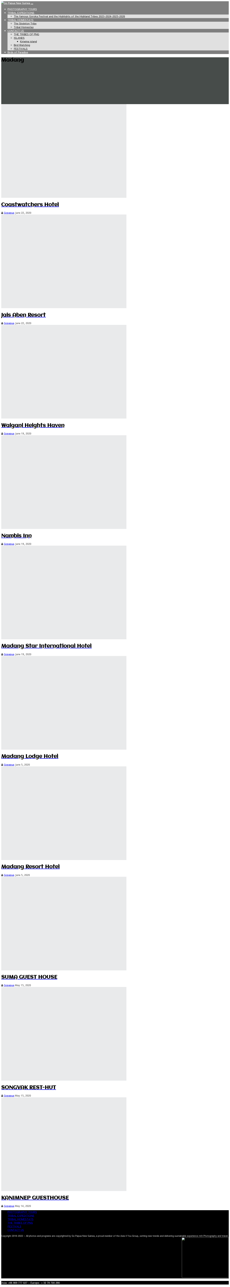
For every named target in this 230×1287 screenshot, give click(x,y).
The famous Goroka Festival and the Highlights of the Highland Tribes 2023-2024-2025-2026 (69, 16)
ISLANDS (19, 37)
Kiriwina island (28, 41)
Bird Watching (22, 45)
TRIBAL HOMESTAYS (20, 20)
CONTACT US (16, 30)
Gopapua (9, 212)
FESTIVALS (21, 48)
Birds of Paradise (18, 52)
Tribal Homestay (24, 27)
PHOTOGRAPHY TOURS (22, 9)
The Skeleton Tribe (25, 23)
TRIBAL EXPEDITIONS (21, 12)
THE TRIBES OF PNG (26, 34)
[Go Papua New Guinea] (16, 3)
